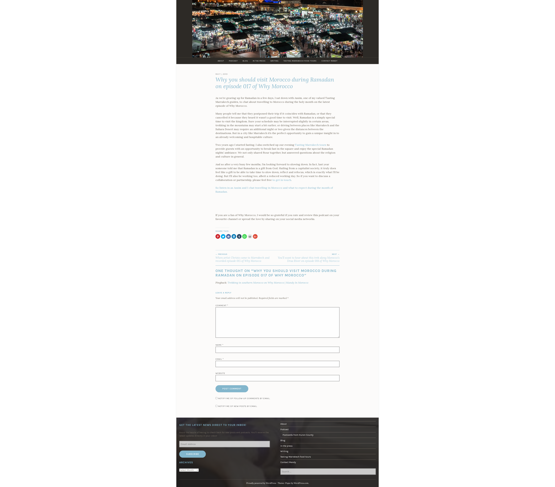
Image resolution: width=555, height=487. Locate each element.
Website (220, 373)
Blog (245, 61)
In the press (259, 61)
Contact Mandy (329, 61)
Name (219, 345)
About (221, 61)
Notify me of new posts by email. (237, 406)
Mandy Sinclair (277, 26)
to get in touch (281, 180)
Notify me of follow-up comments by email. (244, 398)
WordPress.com (301, 483)
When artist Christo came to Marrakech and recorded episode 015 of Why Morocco (242, 257)
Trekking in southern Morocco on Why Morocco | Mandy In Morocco (268, 282)
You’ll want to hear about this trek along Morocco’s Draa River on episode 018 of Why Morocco (309, 257)
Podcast (233, 61)
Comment (221, 305)
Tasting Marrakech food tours (300, 61)
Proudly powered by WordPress (261, 483)
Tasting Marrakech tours (310, 144)
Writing (274, 61)
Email (219, 359)
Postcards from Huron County (298, 435)
